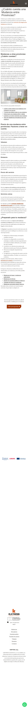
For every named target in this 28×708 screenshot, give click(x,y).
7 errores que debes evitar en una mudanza (15, 112)
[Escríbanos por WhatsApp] (24, 704)
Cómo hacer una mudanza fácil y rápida (14, 114)
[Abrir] (26, 3)
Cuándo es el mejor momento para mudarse (15, 115)
